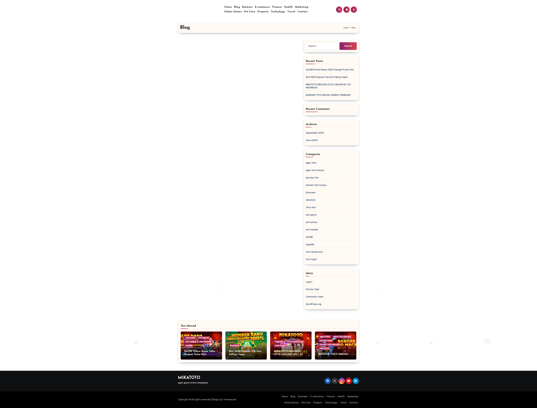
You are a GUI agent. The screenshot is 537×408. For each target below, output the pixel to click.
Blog (237, 7)
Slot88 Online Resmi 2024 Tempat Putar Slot (330, 69)
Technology (278, 12)
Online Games (233, 12)
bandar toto (312, 177)
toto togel (311, 259)
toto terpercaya (314, 252)
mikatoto (310, 200)
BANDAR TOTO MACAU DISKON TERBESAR (328, 95)
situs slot (311, 207)
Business (247, 7)
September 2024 (315, 133)
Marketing (301, 7)
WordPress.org (313, 304)
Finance (277, 7)
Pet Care (249, 12)
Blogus (216, 399)
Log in (309, 282)
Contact (302, 12)
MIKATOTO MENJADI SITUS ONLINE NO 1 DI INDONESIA (288, 354)
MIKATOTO (189, 378)
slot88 (309, 237)
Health (288, 7)
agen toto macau (315, 170)
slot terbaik (312, 229)
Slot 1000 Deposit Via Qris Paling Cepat (327, 77)
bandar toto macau (316, 185)
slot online (311, 222)
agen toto (311, 162)
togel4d (310, 244)
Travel (291, 12)
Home (228, 7)
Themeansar (229, 399)
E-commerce (262, 7)
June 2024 (312, 140)
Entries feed (312, 289)
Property (263, 12)
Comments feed (314, 296)
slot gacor (311, 214)
